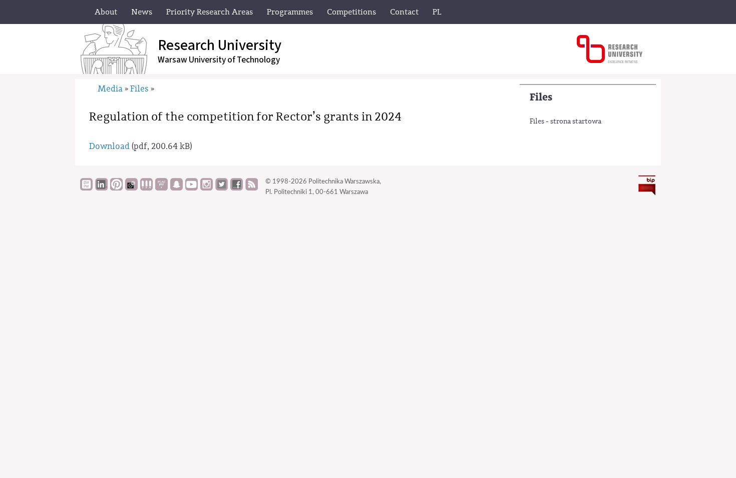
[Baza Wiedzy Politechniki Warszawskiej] (86, 188)
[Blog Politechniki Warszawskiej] (161, 188)
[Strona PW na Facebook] (236, 188)
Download (109, 146)
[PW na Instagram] (206, 188)
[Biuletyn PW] (146, 188)
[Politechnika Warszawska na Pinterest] (116, 188)
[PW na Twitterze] (221, 188)
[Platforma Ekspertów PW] (131, 188)
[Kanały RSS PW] (251, 188)
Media (110, 89)
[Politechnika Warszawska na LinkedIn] (101, 188)
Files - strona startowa (565, 121)
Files (541, 97)
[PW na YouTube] (191, 188)
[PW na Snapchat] (176, 188)
